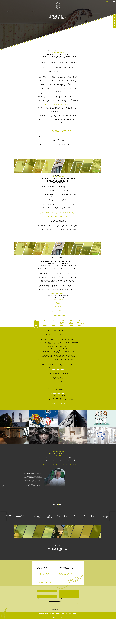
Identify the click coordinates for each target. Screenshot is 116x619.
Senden (75, 603)
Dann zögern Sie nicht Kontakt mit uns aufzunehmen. (58, 130)
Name (38, 593)
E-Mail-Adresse (41, 598)
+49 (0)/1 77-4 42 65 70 (66, 573)
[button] (53, 504)
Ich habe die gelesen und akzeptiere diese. (59, 601)
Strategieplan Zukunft (57, 21)
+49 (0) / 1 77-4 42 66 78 (44, 573)
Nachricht (62, 598)
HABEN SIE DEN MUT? (58, 131)
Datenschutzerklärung (54, 601)
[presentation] (3, 486)
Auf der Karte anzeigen (44, 582)
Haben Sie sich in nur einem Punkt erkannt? (58, 129)
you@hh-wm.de (66, 615)
